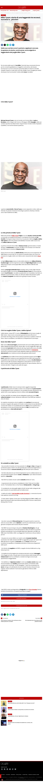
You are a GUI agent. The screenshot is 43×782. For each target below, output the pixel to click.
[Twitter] (5, 45)
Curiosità (5, 12)
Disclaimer (13, 774)
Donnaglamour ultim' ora (21, 605)
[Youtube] (15, 769)
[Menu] (1, 7)
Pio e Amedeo (33, 589)
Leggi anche (21, 698)
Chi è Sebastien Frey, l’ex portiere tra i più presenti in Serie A (33, 621)
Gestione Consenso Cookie (33, 774)
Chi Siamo (3, 774)
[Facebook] (2, 45)
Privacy (0, 776)
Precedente (5, 618)
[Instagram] (7, 769)
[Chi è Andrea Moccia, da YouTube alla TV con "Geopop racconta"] (3, 703)
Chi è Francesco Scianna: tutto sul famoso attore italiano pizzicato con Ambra (11, 621)
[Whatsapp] (7, 45)
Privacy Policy (18, 774)
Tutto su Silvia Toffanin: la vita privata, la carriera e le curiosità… (21, 709)
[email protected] (20, 777)
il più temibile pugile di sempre (21, 493)
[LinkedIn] (13, 45)
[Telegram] (10, 45)
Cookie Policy (24, 774)
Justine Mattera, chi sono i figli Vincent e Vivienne (18, 716)
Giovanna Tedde (4, 21)
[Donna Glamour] (22, 7)
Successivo (37, 618)
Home (2, 12)
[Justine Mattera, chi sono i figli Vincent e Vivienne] (3, 716)
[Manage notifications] (2, 780)
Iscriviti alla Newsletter (21, 598)
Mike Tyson (15, 235)
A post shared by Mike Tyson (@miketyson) (15, 326)
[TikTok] (13, 769)
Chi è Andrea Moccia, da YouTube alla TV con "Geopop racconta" (21, 703)
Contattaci (8, 774)
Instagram (35, 350)
